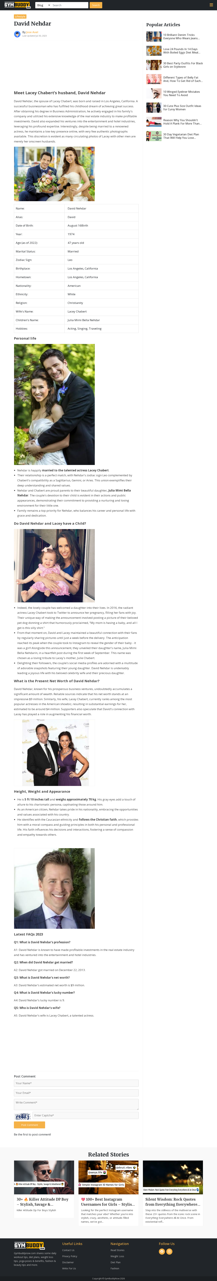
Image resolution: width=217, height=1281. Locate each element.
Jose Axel (32, 32)
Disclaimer (68, 1262)
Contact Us (68, 1250)
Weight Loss (117, 1256)
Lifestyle (20, 16)
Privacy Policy (69, 1256)
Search (96, 5)
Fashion (115, 1268)
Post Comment (29, 1125)
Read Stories (117, 1250)
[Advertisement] (76, 64)
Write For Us (69, 1268)
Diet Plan (116, 1262)
